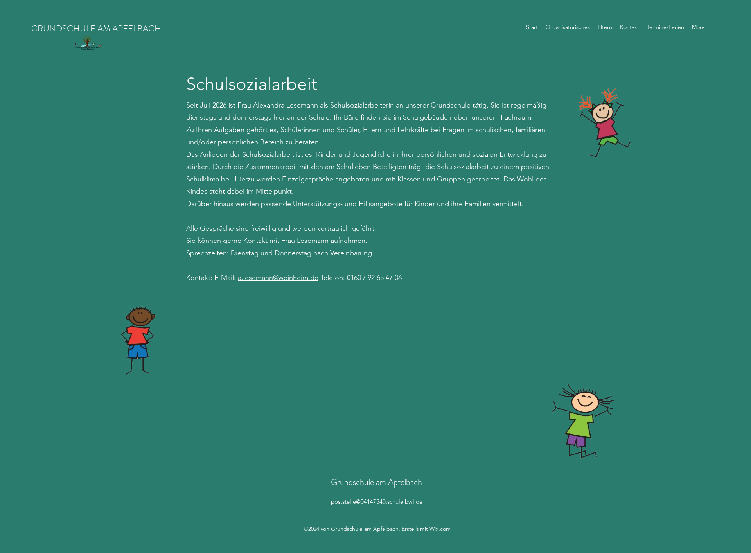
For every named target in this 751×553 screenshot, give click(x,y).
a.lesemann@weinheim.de (278, 277)
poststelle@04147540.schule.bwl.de (376, 501)
